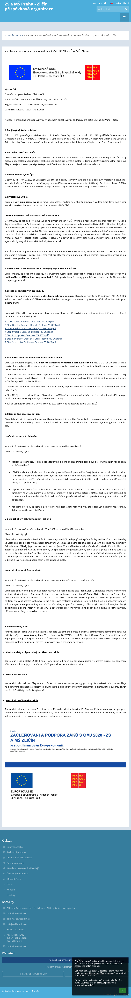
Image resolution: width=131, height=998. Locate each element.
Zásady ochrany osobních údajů (23, 868)
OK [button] (122, 990)
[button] (105, 3)
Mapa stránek (14, 879)
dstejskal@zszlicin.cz (17, 924)
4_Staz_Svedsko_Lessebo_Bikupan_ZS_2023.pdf (29, 331)
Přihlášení (122, 3)
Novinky (11, 895)
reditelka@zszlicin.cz (17, 913)
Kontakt (11, 889)
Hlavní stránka (14, 35)
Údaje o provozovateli (18, 873)
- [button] (34, 991)
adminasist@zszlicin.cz (18, 918)
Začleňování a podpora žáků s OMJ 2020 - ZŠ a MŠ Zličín (85, 35)
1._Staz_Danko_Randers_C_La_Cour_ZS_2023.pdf (29, 321)
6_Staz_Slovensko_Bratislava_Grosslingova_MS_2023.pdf (33, 338)
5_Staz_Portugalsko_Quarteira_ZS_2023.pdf (26, 335)
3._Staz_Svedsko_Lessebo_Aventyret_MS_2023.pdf (30, 328)
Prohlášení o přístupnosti (19, 857)
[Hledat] (126, 9)
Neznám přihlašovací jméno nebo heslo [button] (65, 966)
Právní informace (15, 862)
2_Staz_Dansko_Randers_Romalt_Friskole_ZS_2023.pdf (32, 325)
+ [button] (95, 3)
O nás (10, 884)
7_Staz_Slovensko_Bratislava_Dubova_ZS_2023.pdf (30, 342)
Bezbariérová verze (14, 991)
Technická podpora (16, 852)
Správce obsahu (15, 846)
